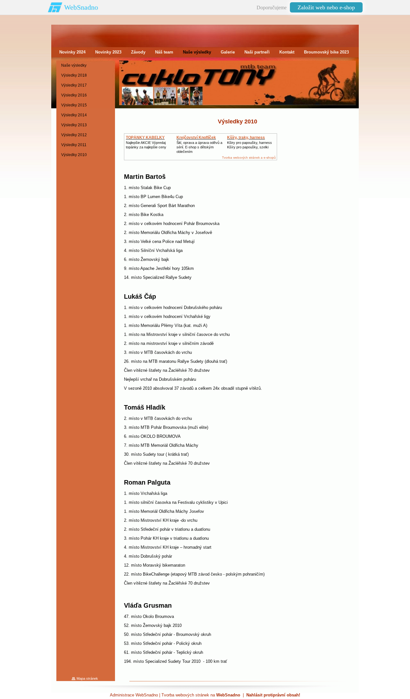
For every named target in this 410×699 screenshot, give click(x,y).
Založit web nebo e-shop (326, 7)
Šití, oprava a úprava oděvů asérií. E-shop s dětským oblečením (199, 147)
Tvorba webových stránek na (200, 695)
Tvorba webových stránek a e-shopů (249, 157)
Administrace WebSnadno (134, 695)
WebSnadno (81, 7)
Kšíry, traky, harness (246, 137)
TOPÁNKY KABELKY (145, 137)
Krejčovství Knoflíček (196, 137)
